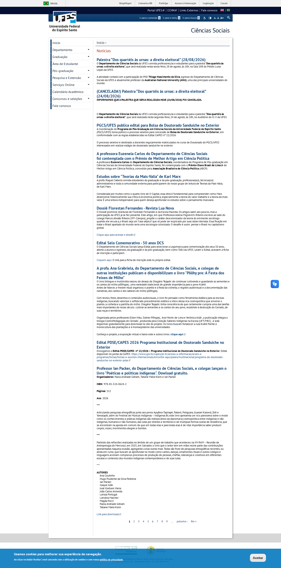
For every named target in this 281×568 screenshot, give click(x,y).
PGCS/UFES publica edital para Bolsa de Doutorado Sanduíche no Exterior (158, 125)
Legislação (208, 3)
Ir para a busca (191, 17)
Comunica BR (145, 3)
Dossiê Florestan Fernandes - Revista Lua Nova (135, 208)
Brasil (54, 3)
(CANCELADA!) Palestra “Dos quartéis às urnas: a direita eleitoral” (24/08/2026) (151, 94)
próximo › (182, 521)
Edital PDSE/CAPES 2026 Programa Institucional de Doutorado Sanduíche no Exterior (160, 345)
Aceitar (258, 558)
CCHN (172, 10)
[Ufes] (65, 20)
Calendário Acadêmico (68, 92)
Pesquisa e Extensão (66, 78)
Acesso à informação (185, 3)
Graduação (59, 57)
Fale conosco (209, 10)
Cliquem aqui (104, 260)
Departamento (62, 50)
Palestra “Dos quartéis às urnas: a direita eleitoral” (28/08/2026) (151, 59)
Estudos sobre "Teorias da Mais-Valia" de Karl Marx (139, 176)
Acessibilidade (205, 18)
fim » (193, 521)
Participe (163, 3)
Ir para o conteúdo (149, 17)
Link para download (109, 514)
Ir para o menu (171, 17)
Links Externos (189, 10)
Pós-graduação (62, 71)
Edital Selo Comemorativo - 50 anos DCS (130, 242)
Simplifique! (125, 3)
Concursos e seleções (67, 99)
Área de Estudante (65, 64)
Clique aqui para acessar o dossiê (116, 234)
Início (101, 43)
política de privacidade (111, 559)
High (209, 18)
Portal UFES (156, 10)
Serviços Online (63, 85)
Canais (224, 3)
